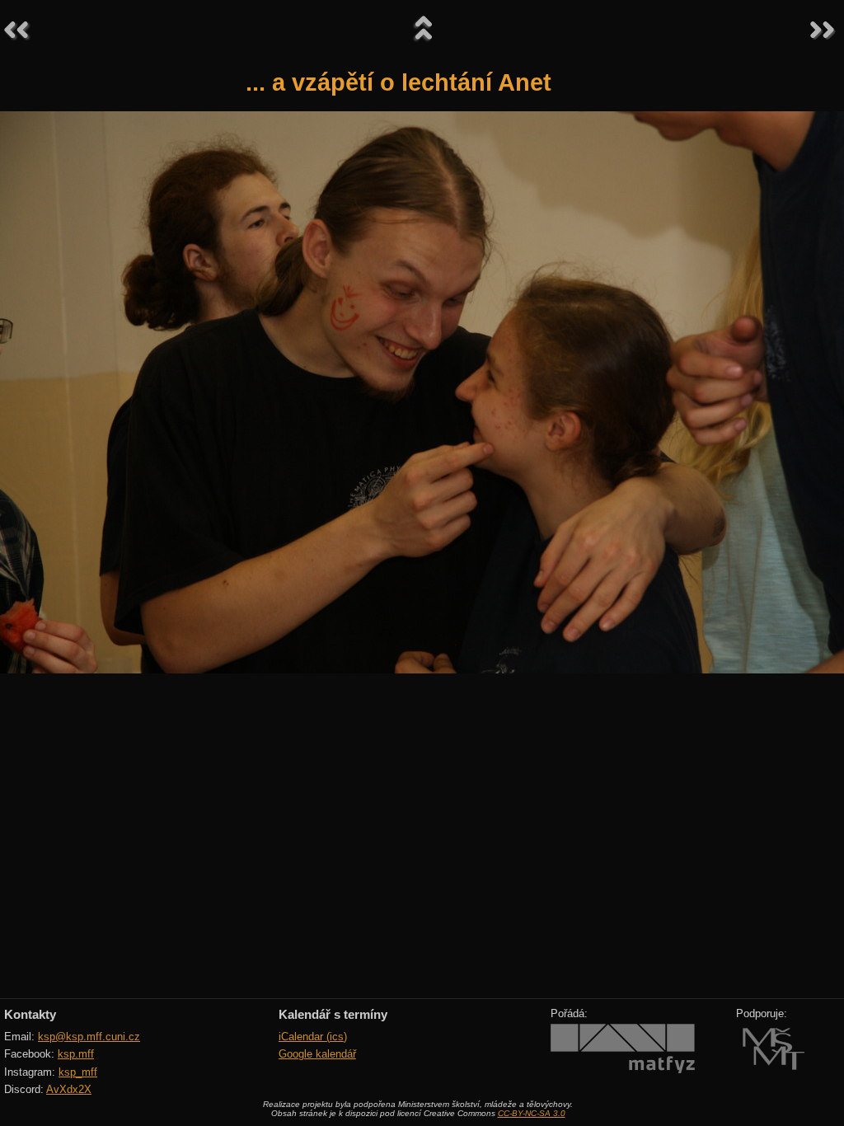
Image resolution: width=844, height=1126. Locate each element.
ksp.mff (76, 1054)
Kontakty (30, 1014)
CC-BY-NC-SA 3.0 (531, 1113)
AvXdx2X (68, 1089)
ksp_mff (78, 1072)
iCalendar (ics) (313, 1036)
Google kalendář (317, 1054)
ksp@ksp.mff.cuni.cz (89, 1036)
